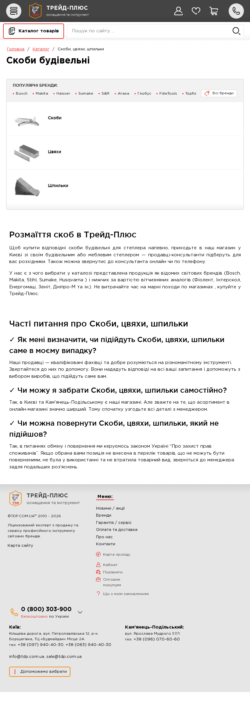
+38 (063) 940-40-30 (88, 645)
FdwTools (168, 93)
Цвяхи (54, 151)
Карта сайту (20, 545)
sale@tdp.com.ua (64, 656)
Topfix (190, 93)
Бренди (103, 515)
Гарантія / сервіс (114, 523)
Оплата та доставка (117, 530)
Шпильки (58, 185)
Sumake (85, 93)
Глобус (144, 93)
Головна (15, 49)
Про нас (104, 537)
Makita (42, 93)
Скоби (55, 117)
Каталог (41, 49)
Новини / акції (110, 508)
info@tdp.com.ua (26, 656)
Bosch (21, 93)
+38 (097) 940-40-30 (40, 645)
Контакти (105, 544)
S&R (105, 93)
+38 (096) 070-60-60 (157, 639)
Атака (123, 93)
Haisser (63, 93)
